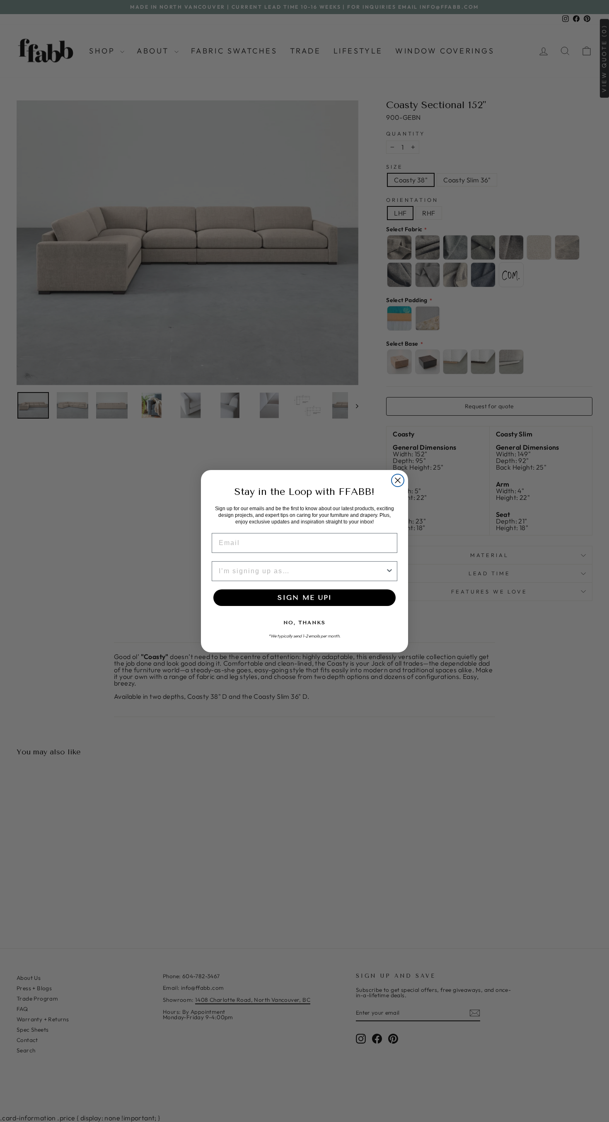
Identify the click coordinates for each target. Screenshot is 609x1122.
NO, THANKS (304, 622)
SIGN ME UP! (304, 597)
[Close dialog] (398, 480)
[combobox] (302, 571)
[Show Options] (389, 571)
